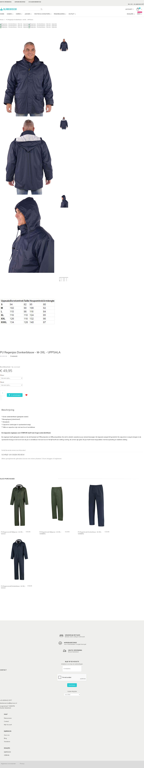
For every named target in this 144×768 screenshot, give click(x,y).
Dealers (130, 14)
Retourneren (8, 718)
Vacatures (7, 741)
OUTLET (71, 14)
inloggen (49, 458)
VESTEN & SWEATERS (42, 14)
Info (139, 13)
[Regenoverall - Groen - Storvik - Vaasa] (18, 506)
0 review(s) (13, 356)
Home (2, 19)
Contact (6, 721)
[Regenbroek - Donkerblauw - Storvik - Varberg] (95, 506)
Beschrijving (7, 409)
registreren (58, 458)
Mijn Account (8, 724)
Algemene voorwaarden (8, 763)
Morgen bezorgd (20, 2)
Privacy (22, 763)
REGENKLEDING (59, 14)
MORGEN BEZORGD (70, 642)
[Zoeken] (41, 9)
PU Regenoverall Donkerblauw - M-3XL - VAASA (13, 587)
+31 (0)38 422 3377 (138, 4)
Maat (2, 382)
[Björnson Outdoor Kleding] (8, 9)
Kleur (2, 375)
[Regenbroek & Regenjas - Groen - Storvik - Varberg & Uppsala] (57, 506)
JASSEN (27, 14)
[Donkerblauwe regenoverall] (18, 560)
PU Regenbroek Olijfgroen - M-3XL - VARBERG (50, 533)
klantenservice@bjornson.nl (8, 703)
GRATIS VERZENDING (75, 650)
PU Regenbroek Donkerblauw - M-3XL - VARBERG (90, 533)
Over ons (7, 735)
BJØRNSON (7, 752)
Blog (5, 738)
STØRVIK (6, 755)
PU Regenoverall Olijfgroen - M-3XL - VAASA (12, 533)
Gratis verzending (5, 2)
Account (128, 9)
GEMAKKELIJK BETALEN (72, 635)
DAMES (9, 14)
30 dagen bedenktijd (35, 2)
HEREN (18, 14)
